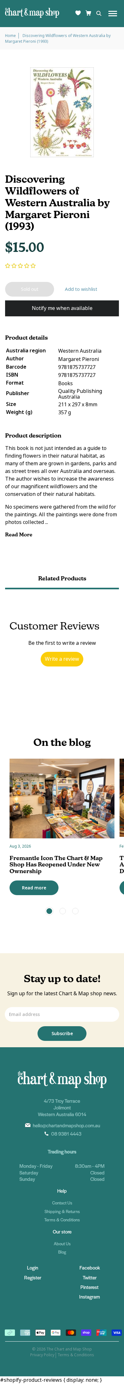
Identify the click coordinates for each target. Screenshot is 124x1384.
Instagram (89, 1296)
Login (32, 1267)
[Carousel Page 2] (62, 911)
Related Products (62, 578)
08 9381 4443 (66, 1133)
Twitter (90, 1277)
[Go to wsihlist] (78, 13)
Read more (34, 888)
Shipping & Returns (62, 1211)
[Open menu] (113, 14)
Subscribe (62, 1033)
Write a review (62, 659)
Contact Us (62, 1203)
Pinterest (89, 1287)
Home (10, 36)
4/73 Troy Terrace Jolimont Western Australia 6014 (62, 1107)
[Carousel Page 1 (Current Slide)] (49, 911)
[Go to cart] (88, 13)
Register (32, 1277)
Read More (19, 535)
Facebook (89, 1267)
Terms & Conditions (62, 1220)
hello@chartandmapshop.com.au (66, 1125)
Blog (62, 1252)
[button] (20, 265)
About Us (62, 1243)
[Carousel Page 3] (75, 911)
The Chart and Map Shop (69, 1349)
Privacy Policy (42, 1355)
